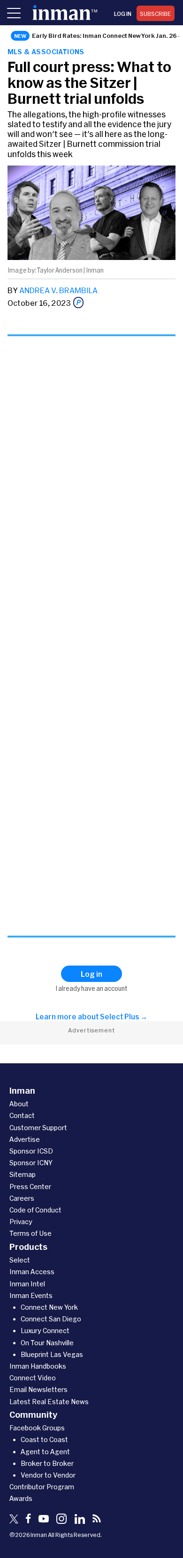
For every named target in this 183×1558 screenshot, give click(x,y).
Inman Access (31, 1272)
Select (19, 1260)
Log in (122, 13)
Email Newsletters (38, 1389)
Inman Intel (27, 1284)
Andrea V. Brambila (58, 290)
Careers (21, 1198)
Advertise (24, 1139)
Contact (22, 1115)
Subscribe (155, 13)
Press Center (30, 1186)
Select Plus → (123, 1016)
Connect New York (49, 1307)
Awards (20, 1498)
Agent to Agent (45, 1452)
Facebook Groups (37, 1428)
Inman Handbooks (37, 1366)
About (19, 1104)
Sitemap (22, 1174)
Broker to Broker (47, 1463)
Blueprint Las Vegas (52, 1354)
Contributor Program (41, 1487)
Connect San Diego (51, 1319)
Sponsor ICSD (31, 1151)
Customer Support (38, 1128)
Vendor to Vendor (48, 1475)
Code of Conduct (35, 1210)
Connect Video (32, 1378)
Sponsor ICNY (31, 1163)
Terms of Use (30, 1233)
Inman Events (31, 1295)
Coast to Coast (44, 1439)
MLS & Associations (46, 52)
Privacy (20, 1222)
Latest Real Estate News (49, 1402)
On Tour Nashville (47, 1343)
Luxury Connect (45, 1330)
